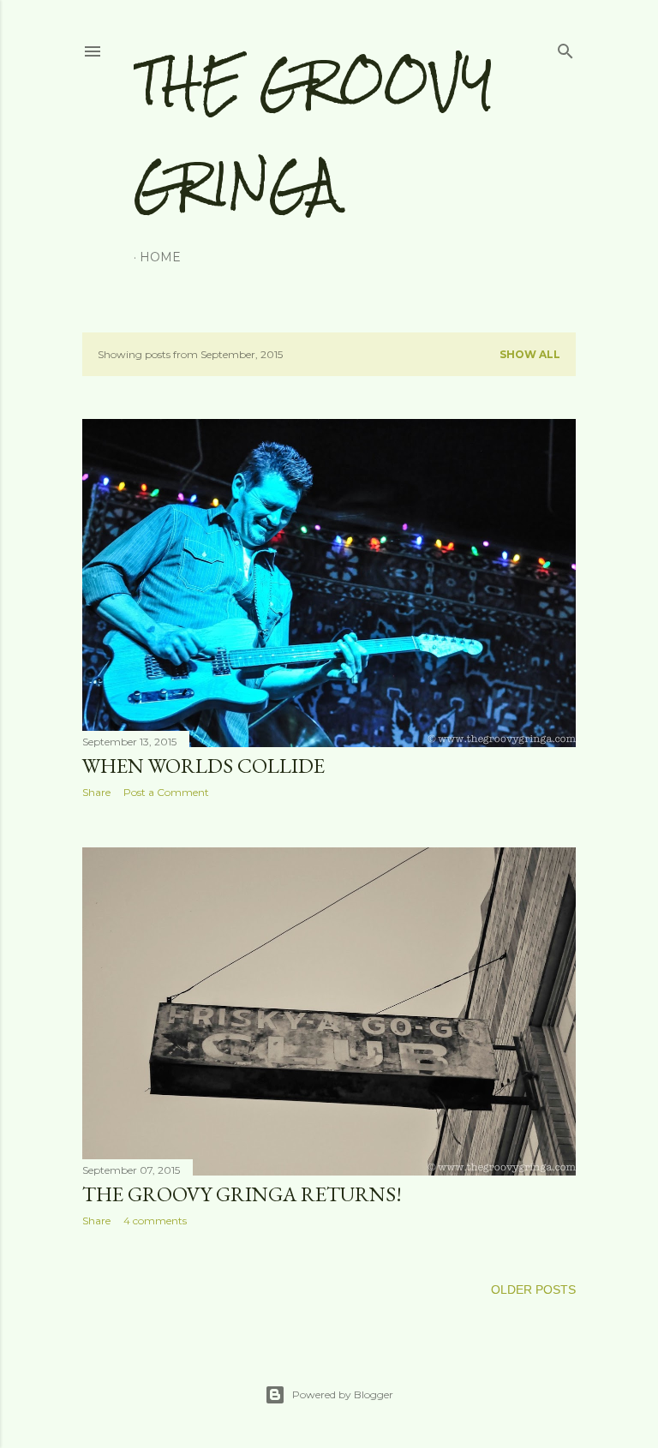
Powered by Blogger (342, 1394)
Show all (529, 354)
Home (160, 257)
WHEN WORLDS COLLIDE (203, 765)
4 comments (155, 1220)
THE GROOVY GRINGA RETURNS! (242, 1194)
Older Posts (533, 1289)
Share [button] (96, 792)
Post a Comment (166, 792)
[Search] (565, 47)
